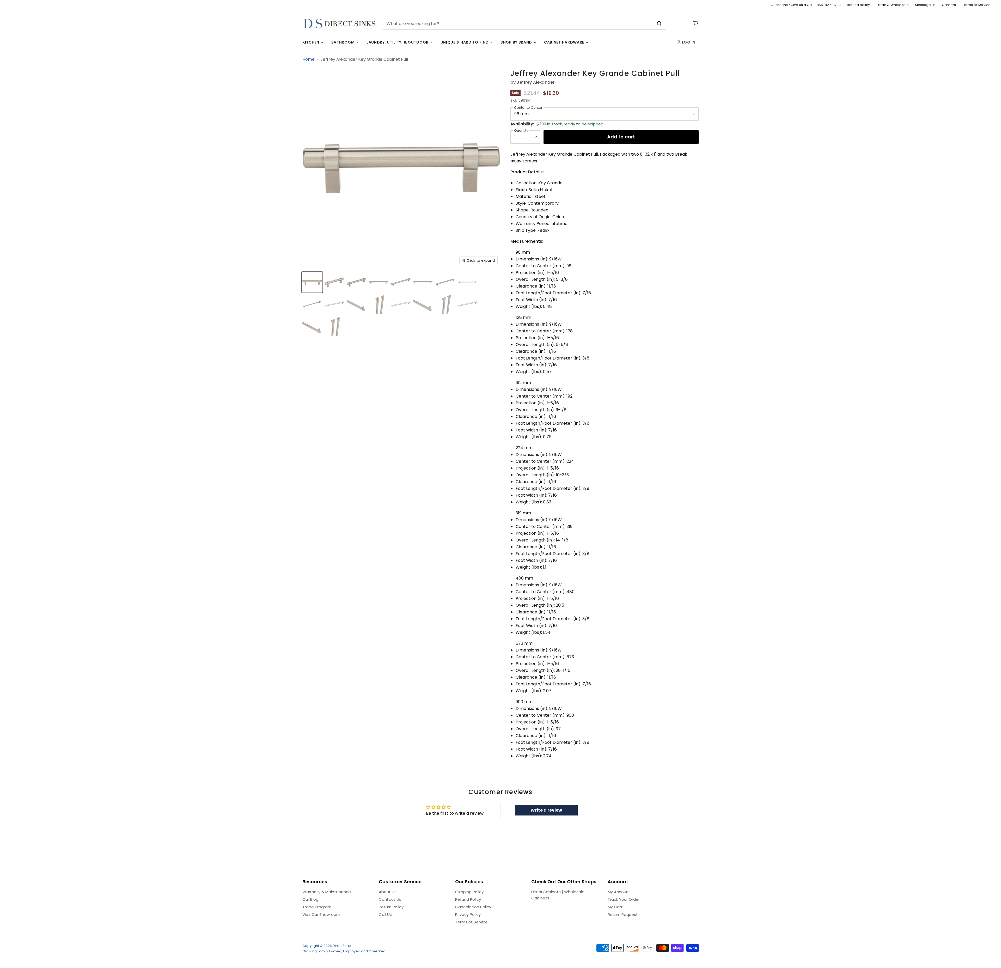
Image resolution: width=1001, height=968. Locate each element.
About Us (387, 891)
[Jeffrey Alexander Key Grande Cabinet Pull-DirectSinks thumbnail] (312, 282)
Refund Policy (468, 899)
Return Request (623, 914)
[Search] (659, 24)
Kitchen (311, 42)
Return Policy (391, 907)
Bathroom (343, 42)
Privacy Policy (468, 914)
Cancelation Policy (473, 907)
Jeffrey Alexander (535, 82)
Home (308, 59)
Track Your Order (624, 899)
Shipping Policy (469, 891)
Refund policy (858, 5)
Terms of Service (976, 5)
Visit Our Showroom (321, 914)
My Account (619, 891)
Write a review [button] (546, 810)
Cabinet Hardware (564, 42)
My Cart (615, 907)
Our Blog (310, 899)
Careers (949, 5)
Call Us (385, 914)
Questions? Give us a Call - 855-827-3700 (806, 5)
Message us (925, 5)
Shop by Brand (516, 42)
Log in (688, 42)
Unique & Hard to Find (465, 42)
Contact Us (390, 899)
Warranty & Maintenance (326, 891)
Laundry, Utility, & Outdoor (398, 42)
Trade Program (317, 907)
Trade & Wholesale (892, 5)
